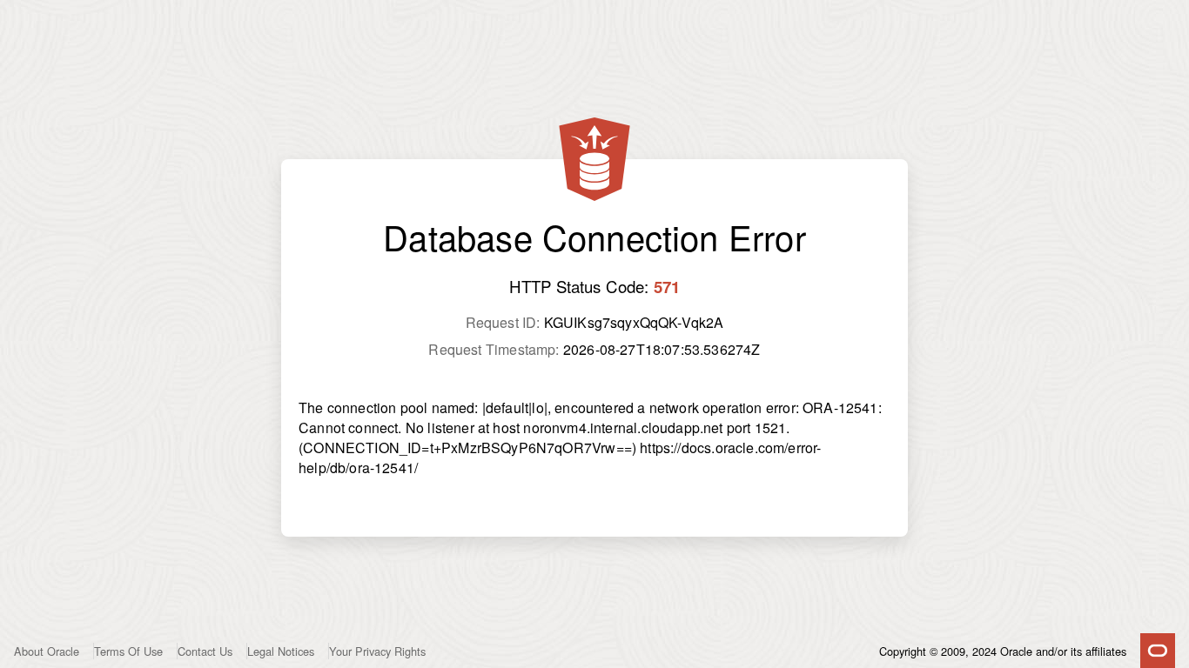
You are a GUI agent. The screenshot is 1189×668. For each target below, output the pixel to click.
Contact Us (205, 651)
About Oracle (46, 651)
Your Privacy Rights (377, 651)
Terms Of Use (128, 651)
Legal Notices (280, 651)
